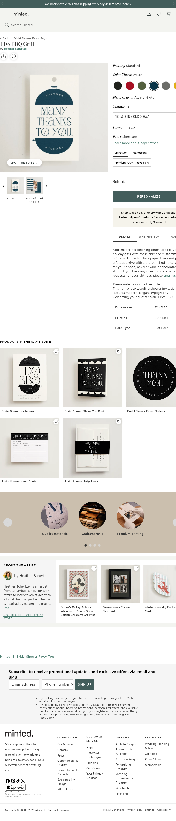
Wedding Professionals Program (124, 778)
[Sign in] (149, 13)
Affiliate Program (127, 744)
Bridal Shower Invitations (18, 411)
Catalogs (151, 754)
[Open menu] (7, 13)
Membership (153, 765)
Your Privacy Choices (94, 775)
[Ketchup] (130, 86)
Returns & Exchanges (93, 755)
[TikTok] (18, 780)
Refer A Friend (154, 759)
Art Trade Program (128, 759)
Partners (122, 737)
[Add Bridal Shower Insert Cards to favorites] (56, 421)
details (125, 236)
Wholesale (122, 788)
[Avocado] (142, 86)
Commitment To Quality (68, 762)
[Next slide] (46, 185)
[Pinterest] (12, 780)
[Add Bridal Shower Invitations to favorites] (56, 351)
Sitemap (149, 809)
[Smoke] (166, 86)
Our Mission (65, 744)
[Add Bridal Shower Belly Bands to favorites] (118, 421)
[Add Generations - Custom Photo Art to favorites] (136, 568)
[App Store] (26, 787)
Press (60, 755)
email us (170, 275)
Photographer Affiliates (125, 751)
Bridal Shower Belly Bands (82, 481)
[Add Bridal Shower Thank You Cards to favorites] (118, 351)
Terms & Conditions (113, 809)
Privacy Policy (134, 809)
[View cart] (168, 13)
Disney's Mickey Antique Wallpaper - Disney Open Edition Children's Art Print (78, 611)
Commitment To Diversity (68, 772)
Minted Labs (65, 789)
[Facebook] (7, 780)
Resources (153, 737)
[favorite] (13, 56)
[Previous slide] (3, 185)
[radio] (120, 153)
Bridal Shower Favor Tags (36, 656)
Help (89, 748)
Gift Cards (93, 768)
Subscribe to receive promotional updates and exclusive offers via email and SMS (82, 674)
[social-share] (3, 56)
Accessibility (164, 809)
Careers (62, 750)
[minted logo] (21, 14)
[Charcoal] (118, 86)
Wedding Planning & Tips (157, 746)
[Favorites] (158, 13)
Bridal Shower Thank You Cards (85, 411)
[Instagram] (23, 780)
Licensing (122, 794)
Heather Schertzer (15, 48)
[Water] (154, 86)
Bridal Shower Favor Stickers (146, 411)
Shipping (92, 763)
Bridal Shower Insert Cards (19, 481)
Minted (5, 656)
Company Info (67, 737)
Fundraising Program (123, 766)
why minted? (149, 236)
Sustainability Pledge (66, 781)
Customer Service (94, 739)
